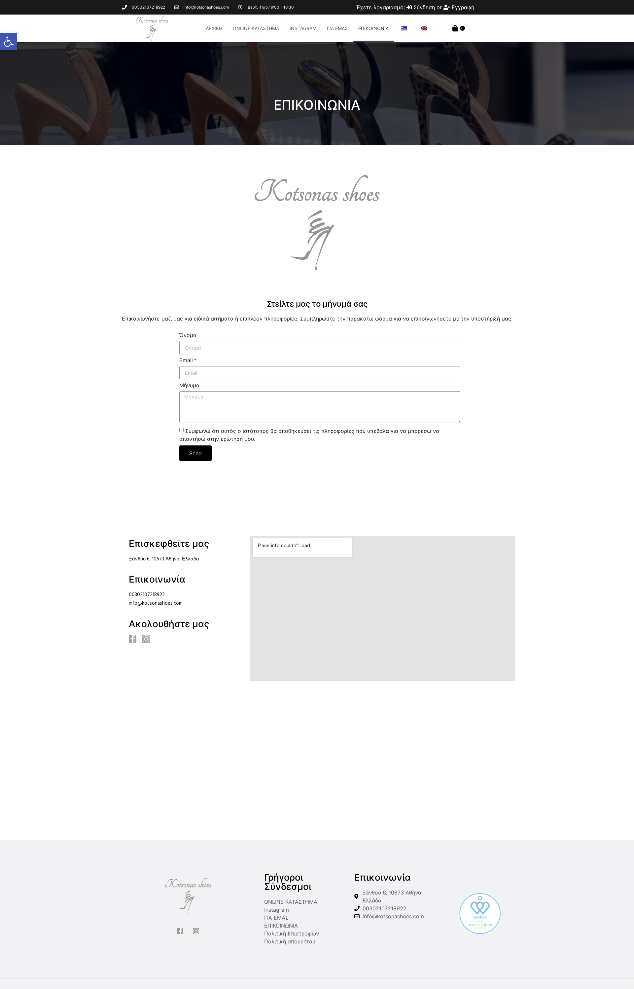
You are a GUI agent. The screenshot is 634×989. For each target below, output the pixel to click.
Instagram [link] (303, 28)
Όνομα (187, 335)
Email (186, 360)
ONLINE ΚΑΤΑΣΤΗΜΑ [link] (256, 28)
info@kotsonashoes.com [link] (156, 603)
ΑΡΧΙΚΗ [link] (214, 28)
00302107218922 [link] (147, 595)
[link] (8, 41)
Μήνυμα (189, 386)
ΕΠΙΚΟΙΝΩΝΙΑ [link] (373, 28)
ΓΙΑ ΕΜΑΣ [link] (337, 28)
